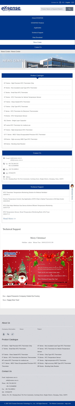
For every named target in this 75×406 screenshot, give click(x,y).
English (68, 2)
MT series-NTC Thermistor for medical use (17, 125)
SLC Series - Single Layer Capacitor (15, 120)
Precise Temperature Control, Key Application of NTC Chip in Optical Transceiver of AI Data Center (33, 199)
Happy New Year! (13, 300)
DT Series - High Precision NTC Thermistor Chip (19, 83)
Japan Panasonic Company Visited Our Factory (23, 296)
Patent (40, 329)
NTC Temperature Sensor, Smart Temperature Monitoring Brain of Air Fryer (26, 212)
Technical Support (37, 32)
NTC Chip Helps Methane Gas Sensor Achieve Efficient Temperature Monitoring (27, 205)
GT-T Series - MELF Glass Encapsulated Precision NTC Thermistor (25, 134)
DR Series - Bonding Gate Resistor (14, 144)
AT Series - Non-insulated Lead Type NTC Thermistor (20, 88)
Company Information (8, 329)
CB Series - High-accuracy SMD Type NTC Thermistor (20, 139)
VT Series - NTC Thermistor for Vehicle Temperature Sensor (22, 97)
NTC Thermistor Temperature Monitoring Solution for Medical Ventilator (25, 192)
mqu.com (68, 403)
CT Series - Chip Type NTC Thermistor (16, 106)
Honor (22, 329)
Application (37, 28)
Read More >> (9, 219)
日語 (72, 2)
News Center (37, 42)
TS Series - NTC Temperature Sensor (15, 116)
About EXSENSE (37, 18)
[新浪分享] (12, 334)
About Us (6, 323)
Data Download (37, 37)
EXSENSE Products (37, 23)
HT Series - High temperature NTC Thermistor (18, 130)
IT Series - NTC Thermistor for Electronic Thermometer (21, 111)
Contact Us (54, 2)
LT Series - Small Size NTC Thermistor (16, 92)
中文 (63, 2)
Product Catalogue (10, 339)
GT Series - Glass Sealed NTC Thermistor (17, 102)
